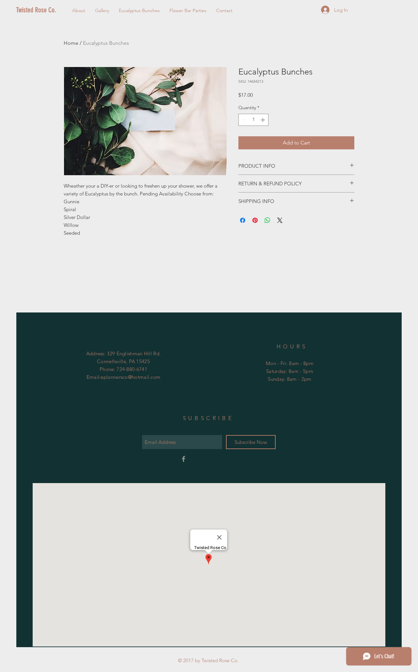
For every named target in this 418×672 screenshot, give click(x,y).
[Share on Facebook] (243, 220)
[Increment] (263, 120)
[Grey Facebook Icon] (183, 459)
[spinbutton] (253, 120)
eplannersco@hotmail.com (130, 377)
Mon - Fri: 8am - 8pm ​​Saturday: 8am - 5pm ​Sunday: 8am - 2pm (290, 371)
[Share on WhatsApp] (267, 220)
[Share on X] (280, 220)
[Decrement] (243, 120)
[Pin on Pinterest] (255, 220)
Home (71, 43)
